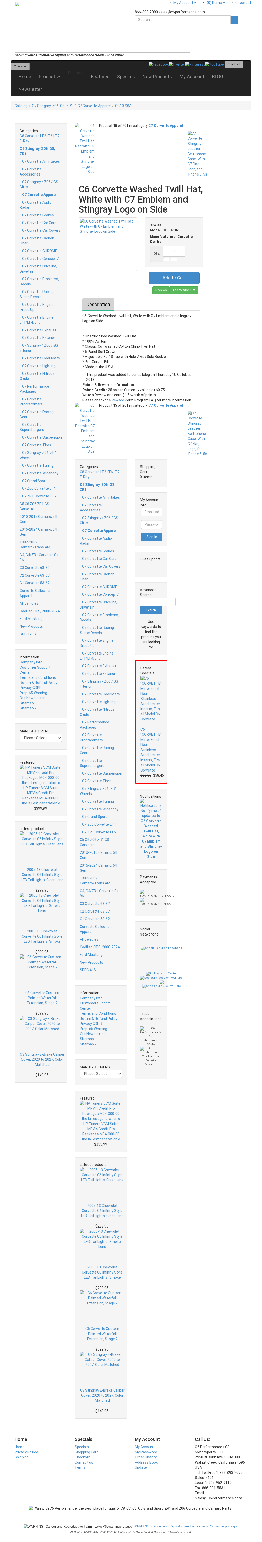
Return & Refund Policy (38, 683)
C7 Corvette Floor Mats (41, 358)
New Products (157, 76)
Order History (146, 1457)
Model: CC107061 (165, 230)
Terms (80, 1467)
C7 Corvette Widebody (40, 473)
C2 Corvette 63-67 (35, 575)
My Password (146, 1452)
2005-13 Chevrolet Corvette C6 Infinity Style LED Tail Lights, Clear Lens (42, 875)
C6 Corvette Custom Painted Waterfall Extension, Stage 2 (42, 998)
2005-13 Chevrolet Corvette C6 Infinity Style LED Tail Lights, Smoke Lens (42, 936)
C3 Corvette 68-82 (35, 568)
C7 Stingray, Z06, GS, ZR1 (52, 106)
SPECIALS (28, 634)
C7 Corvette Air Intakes (41, 161)
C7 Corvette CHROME (39, 251)
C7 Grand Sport (34, 481)
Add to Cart (174, 278)
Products (48, 76)
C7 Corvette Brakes (38, 215)
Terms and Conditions (38, 677)
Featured (100, 76)
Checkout (83, 1457)
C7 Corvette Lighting (39, 366)
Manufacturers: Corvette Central (171, 239)
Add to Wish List (183, 290)
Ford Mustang (31, 619)
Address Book (146, 1462)
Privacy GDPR (31, 688)
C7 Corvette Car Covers (41, 230)
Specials (126, 76)
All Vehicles (29, 603)
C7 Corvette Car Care (39, 223)
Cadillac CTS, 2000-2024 (40, 611)
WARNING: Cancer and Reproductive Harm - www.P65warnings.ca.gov (185, 1526)
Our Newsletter (32, 698)
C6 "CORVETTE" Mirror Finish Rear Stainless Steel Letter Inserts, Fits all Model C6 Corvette (151, 749)
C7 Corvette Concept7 (40, 258)
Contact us (84, 1462)
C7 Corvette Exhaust (39, 330)
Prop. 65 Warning (33, 693)
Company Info (31, 662)
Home (25, 76)
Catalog (21, 106)
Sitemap (27, 703)
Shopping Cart (86, 1452)
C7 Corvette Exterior (38, 338)
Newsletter (30, 89)
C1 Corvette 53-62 (35, 583)
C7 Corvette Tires (36, 445)
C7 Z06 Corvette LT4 (39, 488)
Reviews (161, 290)
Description (98, 304)
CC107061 (123, 106)
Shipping (22, 1457)
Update (141, 1467)
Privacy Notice (26, 1452)
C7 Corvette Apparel (94, 106)
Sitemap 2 (28, 708)
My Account (192, 76)
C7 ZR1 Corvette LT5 (39, 496)
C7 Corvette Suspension (42, 437)
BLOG (217, 76)
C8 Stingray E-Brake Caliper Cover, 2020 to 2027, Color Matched (42, 1059)
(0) (214, 3)
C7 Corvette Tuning (38, 465)
